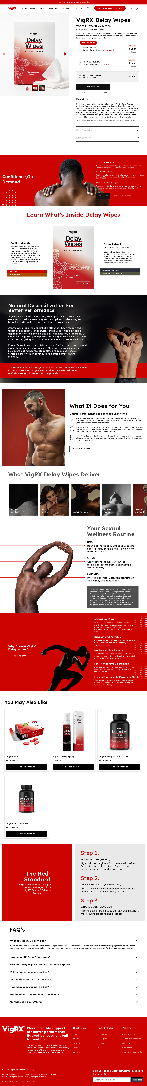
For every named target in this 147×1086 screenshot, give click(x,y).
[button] (33, 8)
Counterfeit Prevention (132, 1052)
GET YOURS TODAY (81, 449)
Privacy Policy (128, 1034)
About (76, 1039)
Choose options (26, 767)
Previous (3, 54)
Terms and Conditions (132, 1039)
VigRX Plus (12, 756)
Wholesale (127, 1048)
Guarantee (127, 1043)
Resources (78, 1043)
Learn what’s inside (122, 196)
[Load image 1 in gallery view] (28, 88)
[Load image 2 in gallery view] (35, 88)
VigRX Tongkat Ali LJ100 (113, 756)
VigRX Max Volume (17, 823)
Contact (76, 1052)
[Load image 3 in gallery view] (42, 88)
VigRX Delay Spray (63, 756)
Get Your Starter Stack (110, 8)
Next (65, 54)
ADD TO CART (103, 196)
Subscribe (137, 1080)
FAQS (75, 1048)
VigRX (12, 1081)
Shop (75, 1034)
